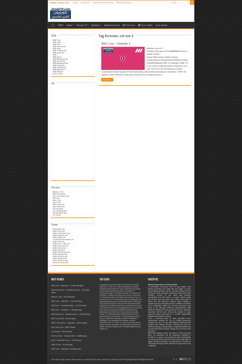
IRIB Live (114, 306)
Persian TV (81, 25)
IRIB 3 (135, 301)
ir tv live (117, 308)
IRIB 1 (130, 301)
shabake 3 (133, 318)
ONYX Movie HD (114, 314)
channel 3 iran (106, 285)
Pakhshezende (127, 314)
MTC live (56, 198)
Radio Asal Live (59, 242)
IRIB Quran (57, 57)
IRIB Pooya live (59, 65)
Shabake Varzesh (112, 25)
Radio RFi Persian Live (61, 252)
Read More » (107, 80)
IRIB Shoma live (59, 61)
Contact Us (85, 2)
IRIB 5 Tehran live (60, 51)
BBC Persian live (59, 194)
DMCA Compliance (123, 2)
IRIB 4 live (57, 48)
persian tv (136, 316)
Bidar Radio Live (59, 237)
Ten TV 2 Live (120, 322)
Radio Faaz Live (59, 250)
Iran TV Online (129, 299)
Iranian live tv (129, 289)
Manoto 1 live (58, 192)
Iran (110, 287)
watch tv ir (104, 329)
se (113, 318)
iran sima (118, 295)
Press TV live (58, 74)
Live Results (55, 332)
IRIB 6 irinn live (59, 53)
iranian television (111, 291)
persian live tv (105, 316)
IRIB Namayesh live (60, 63)
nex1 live (112, 312)
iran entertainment (125, 287)
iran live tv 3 (136, 293)
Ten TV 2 (111, 322)
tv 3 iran (129, 322)
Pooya (102, 318)
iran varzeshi (119, 301)
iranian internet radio (114, 289)
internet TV (104, 287)
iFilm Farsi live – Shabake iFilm (63, 336)
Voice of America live (61, 196)
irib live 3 (121, 306)
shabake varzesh (128, 320)
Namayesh (104, 312)
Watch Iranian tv (106, 327)
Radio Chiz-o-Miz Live (61, 244)
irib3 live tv (131, 303)
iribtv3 (128, 306)
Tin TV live (57, 215)
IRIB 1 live (57, 40)
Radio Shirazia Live (60, 256)
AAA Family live (59, 207)
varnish (108, 325)
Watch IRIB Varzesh (133, 327)
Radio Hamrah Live (60, 235)
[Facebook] (175, 2)
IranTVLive (119, 297)
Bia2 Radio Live (59, 229)
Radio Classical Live (60, 246)
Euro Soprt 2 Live (119, 285)
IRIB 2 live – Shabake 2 (60, 310)
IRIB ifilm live (58, 72)
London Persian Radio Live (63, 239)
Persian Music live (60, 213)
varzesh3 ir (127, 325)
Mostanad (133, 310)
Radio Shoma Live (60, 258)
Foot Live (130, 25)
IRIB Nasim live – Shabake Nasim (64, 314)
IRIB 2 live (57, 42)
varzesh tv (136, 325)
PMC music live (58, 204)
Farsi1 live (57, 202)
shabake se (116, 320)
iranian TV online (114, 293)
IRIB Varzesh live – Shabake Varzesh (65, 290)
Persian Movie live (60, 211)
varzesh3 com (117, 325)
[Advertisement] (73, 133)
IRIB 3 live (57, 44)
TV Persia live (58, 209)
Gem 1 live (57, 200)
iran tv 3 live (132, 295)
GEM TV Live (56, 345)
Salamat (108, 318)
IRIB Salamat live (59, 67)
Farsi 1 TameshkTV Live (60, 340)
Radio (69, 25)
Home (75, 2)
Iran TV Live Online (115, 299)
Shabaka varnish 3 (121, 318)
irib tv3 (134, 306)
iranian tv (122, 291)
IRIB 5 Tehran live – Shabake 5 (63, 323)
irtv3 (111, 308)
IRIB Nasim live (59, 70)
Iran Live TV (126, 293)
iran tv (124, 295)
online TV (103, 314)
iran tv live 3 (129, 297)
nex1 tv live (120, 312)
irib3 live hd (108, 303)
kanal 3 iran (134, 308)
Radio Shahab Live (60, 254)
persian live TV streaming (121, 316)
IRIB (60, 25)
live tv (126, 310)
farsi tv (129, 285)
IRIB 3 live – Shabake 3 (115, 43)
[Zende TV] (60, 13)
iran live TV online (107, 295)
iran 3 (115, 287)
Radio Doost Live (59, 248)
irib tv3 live (105, 308)
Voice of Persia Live (60, 260)
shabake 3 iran (105, 320)
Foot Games (161, 25)
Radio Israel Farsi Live (61, 233)
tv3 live (136, 322)
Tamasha (103, 322)
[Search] (192, 2)
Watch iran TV (118, 327)
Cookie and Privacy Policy (103, 2)
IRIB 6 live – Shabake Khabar (62, 305)
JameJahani (124, 308)
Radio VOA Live (59, 231)
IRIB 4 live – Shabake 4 (60, 349)
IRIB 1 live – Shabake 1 (60, 301)
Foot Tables (147, 25)
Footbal (135, 285)
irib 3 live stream (120, 303)
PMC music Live (57, 327)
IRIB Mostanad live (60, 59)
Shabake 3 (96, 25)
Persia (135, 314)
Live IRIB (120, 310)
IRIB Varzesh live (59, 46)
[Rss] (173, 2)
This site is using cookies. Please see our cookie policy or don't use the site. (81, 359)
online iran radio (132, 312)
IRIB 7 (55, 55)
